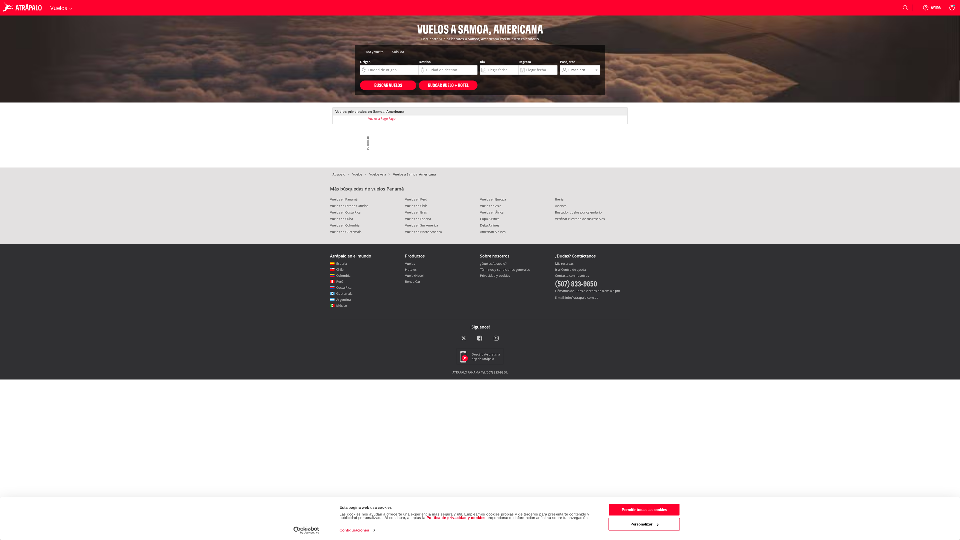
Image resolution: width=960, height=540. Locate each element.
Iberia (559, 199)
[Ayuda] (932, 8)
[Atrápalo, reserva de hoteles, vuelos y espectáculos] (23, 8)
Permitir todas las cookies (644, 510)
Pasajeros (567, 62)
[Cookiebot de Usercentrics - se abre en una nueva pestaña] (306, 530)
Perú (339, 281)
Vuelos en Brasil (416, 212)
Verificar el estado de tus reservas (580, 218)
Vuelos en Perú (416, 199)
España (341, 263)
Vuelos (357, 174)
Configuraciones (354, 530)
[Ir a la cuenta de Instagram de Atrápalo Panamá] (497, 338)
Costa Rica (344, 287)
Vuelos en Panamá (344, 199)
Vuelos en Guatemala (346, 232)
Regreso (525, 62)
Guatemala (344, 293)
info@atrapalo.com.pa (581, 297)
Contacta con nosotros (572, 276)
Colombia (343, 275)
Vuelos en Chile (416, 206)
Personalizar (641, 524)
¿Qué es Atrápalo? (493, 263)
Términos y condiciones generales (505, 269)
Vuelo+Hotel (414, 275)
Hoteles (410, 269)
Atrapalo (338, 174)
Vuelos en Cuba (341, 218)
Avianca (560, 206)
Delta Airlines (489, 225)
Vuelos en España (418, 218)
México (341, 305)
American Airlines (493, 232)
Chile (340, 269)
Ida (482, 62)
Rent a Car (412, 281)
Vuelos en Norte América (423, 232)
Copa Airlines (489, 218)
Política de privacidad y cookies (456, 518)
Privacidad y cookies (495, 275)
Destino (425, 62)
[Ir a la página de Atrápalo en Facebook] (480, 338)
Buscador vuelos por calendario (578, 212)
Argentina (343, 299)
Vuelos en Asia (490, 206)
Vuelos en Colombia (345, 225)
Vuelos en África (492, 212)
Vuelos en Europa (493, 199)
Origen (365, 62)
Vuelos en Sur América (421, 225)
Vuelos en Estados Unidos (349, 206)
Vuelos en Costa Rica (345, 212)
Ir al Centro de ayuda (570, 270)
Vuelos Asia (377, 174)
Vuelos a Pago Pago (382, 118)
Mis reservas (564, 264)
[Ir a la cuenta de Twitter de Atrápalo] (463, 338)
